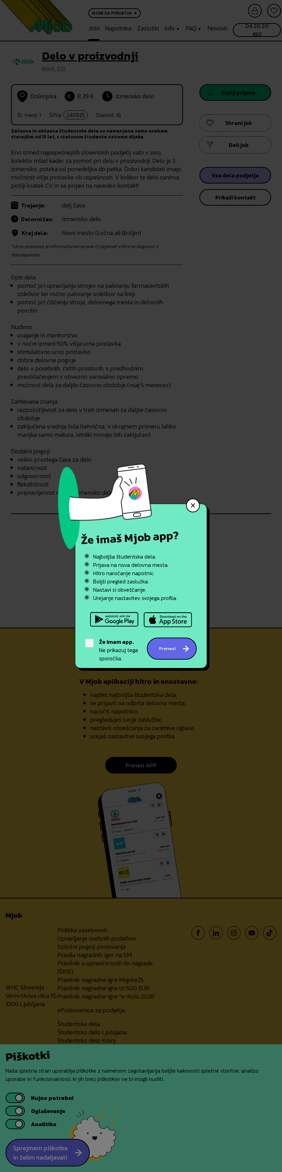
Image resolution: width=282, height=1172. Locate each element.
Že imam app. (116, 642)
